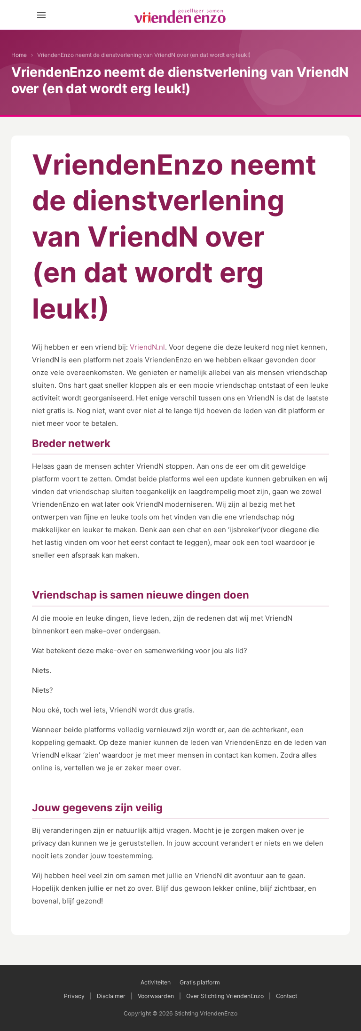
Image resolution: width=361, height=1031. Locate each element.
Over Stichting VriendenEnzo (225, 995)
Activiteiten (156, 982)
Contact (286, 995)
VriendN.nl (147, 347)
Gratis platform (200, 982)
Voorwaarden (156, 995)
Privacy (74, 995)
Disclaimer (111, 995)
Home (19, 54)
